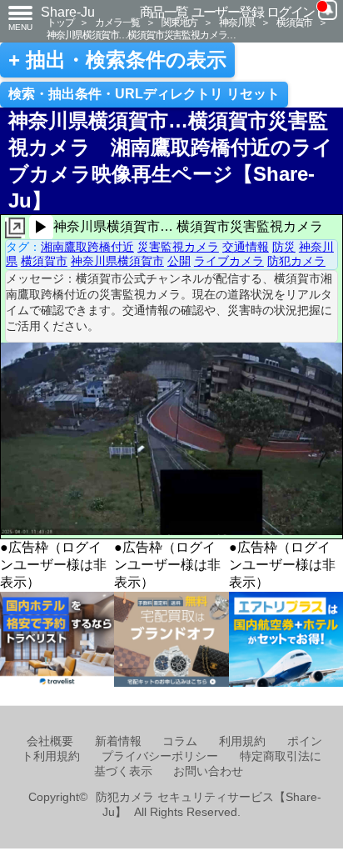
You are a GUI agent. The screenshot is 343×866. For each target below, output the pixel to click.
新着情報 (118, 741)
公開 (179, 261)
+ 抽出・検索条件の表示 (117, 60)
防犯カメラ (296, 261)
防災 (284, 246)
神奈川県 (237, 22)
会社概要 (50, 741)
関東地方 (179, 22)
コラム (179, 741)
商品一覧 (164, 12)
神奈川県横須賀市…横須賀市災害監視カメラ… (141, 34)
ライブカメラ (229, 261)
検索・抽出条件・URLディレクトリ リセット (144, 94)
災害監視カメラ (178, 246)
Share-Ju (68, 12)
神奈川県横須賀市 (117, 261)
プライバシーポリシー (160, 756)
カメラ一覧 (117, 22)
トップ (60, 22)
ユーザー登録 (227, 12)
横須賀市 (294, 22)
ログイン (290, 12)
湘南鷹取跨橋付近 (87, 246)
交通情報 (245, 246)
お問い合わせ (208, 771)
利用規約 (242, 741)
